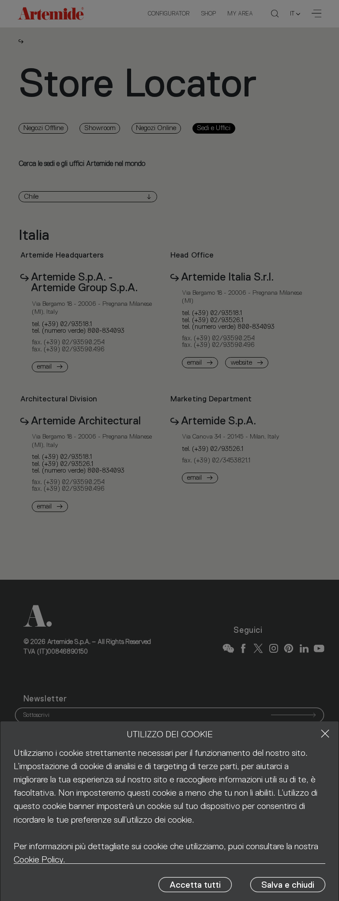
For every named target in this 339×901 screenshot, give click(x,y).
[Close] (325, 733)
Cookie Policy (38, 859)
